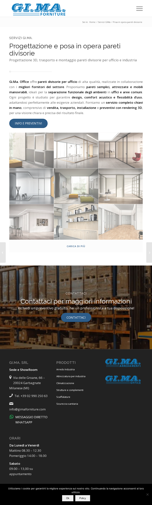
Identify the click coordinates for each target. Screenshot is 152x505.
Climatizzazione (65, 383)
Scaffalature (63, 397)
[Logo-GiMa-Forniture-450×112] (39, 8)
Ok (67, 498)
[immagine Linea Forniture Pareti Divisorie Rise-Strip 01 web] (120, 186)
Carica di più (76, 246)
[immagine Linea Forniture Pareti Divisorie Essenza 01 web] (76, 151)
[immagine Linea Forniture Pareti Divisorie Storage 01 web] (31, 222)
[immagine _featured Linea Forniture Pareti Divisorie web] (31, 151)
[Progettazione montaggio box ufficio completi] (149, 252)
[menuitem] (138, 8)
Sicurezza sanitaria (67, 403)
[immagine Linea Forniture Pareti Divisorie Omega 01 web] (76, 186)
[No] (147, 494)
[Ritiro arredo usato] (3, 252)
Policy (82, 498)
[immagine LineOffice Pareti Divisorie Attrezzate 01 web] (76, 222)
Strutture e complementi (69, 390)
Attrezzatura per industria (70, 376)
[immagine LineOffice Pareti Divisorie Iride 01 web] (120, 222)
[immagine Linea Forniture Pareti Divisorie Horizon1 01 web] (120, 151)
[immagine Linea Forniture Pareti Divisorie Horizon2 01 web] (31, 186)
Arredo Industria (65, 369)
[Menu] (138, 8)
